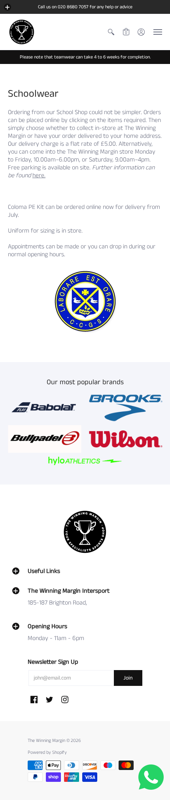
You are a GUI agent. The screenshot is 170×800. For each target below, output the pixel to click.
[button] (7, 7)
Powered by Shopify (47, 752)
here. (38, 175)
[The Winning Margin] (22, 32)
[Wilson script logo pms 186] (125, 439)
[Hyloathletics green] (85, 461)
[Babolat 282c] (44, 408)
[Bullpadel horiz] (44, 439)
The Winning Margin (47, 740)
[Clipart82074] (125, 407)
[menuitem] (111, 32)
